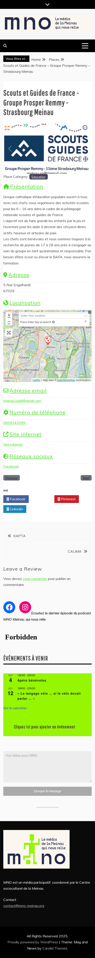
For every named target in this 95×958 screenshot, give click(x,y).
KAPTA (19, 536)
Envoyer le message (47, 791)
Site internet (26, 434)
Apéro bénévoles (31, 680)
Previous (12, 478)
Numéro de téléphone (38, 412)
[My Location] (53, 322)
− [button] (9, 321)
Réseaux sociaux (31, 456)
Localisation (25, 303)
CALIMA (75, 551)
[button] (10, 149)
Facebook (11, 466)
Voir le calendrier (15, 708)
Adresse (18, 275)
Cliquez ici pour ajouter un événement (44, 726)
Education (39, 177)
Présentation (26, 186)
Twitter (42, 499)
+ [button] (9, 315)
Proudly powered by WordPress (33, 942)
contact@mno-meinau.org (23, 905)
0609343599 (14, 422)
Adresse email (28, 390)
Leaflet (36, 380)
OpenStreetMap (66, 380)
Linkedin (16, 509)
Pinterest (68, 499)
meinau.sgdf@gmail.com (22, 400)
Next (86, 478)
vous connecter (35, 578)
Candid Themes (54, 948)
